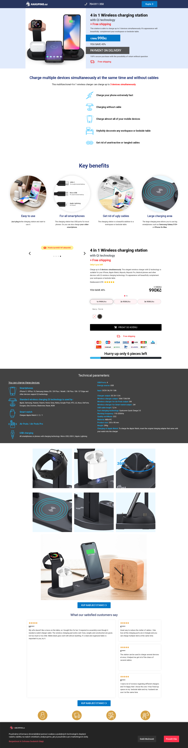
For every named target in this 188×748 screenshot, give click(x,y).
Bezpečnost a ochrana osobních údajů (26, 741)
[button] (30, 253)
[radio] (100, 316)
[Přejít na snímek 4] (60, 256)
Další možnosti (147, 739)
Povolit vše (171, 739)
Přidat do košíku (127, 327)
